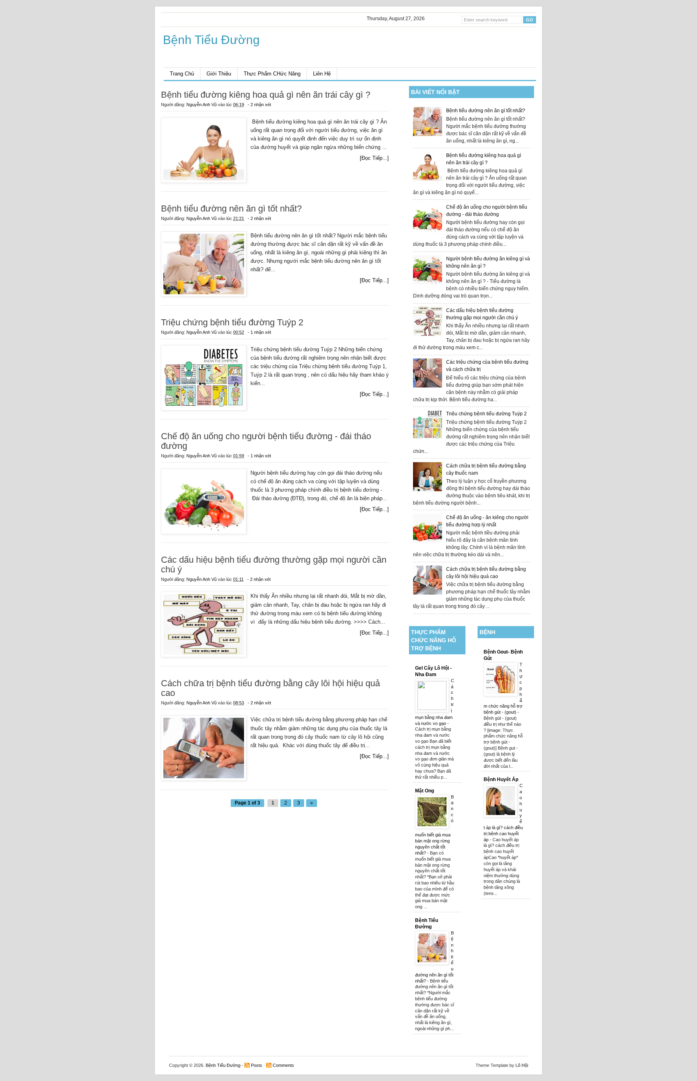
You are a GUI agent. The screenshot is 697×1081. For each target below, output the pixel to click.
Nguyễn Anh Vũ (202, 104)
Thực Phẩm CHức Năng (272, 74)
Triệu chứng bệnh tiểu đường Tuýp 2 (486, 414)
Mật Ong (424, 791)
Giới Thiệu (219, 74)
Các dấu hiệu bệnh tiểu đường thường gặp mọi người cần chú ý (273, 564)
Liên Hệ (322, 74)
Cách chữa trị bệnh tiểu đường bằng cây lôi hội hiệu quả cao (270, 688)
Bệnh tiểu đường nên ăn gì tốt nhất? (485, 110)
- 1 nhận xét (259, 332)
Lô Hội (521, 1065)
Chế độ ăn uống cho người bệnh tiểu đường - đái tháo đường (266, 441)
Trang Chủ (182, 74)
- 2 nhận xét (259, 104)
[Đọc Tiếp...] (374, 158)
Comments (283, 1065)
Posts (256, 1065)
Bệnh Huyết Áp (501, 779)
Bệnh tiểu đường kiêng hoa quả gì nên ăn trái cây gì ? (265, 95)
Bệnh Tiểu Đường (223, 1065)
